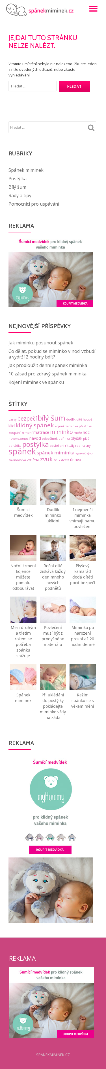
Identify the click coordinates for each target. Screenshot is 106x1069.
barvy (12, 419)
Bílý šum (17, 187)
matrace (41, 432)
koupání (14, 433)
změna (33, 459)
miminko (61, 431)
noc (86, 432)
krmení (27, 433)
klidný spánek (35, 425)
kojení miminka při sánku (73, 426)
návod (35, 438)
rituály (69, 446)
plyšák (76, 438)
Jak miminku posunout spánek (40, 343)
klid (11, 425)
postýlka (35, 444)
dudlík (70, 419)
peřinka (64, 439)
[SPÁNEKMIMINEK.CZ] (41, 10)
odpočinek (50, 439)
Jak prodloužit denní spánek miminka (47, 365)
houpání (89, 419)
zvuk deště (61, 460)
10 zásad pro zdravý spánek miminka (47, 374)
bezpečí (27, 418)
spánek (22, 451)
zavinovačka (17, 460)
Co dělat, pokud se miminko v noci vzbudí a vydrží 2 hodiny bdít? (51, 354)
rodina (80, 446)
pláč (86, 439)
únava (75, 459)
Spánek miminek (26, 170)
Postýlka (17, 178)
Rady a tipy (19, 195)
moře (78, 433)
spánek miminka (56, 452)
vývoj (90, 453)
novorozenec (18, 439)
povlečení (57, 446)
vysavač (80, 453)
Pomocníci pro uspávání (33, 204)
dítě (79, 419)
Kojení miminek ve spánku (36, 382)
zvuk (46, 459)
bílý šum (51, 418)
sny (88, 446)
